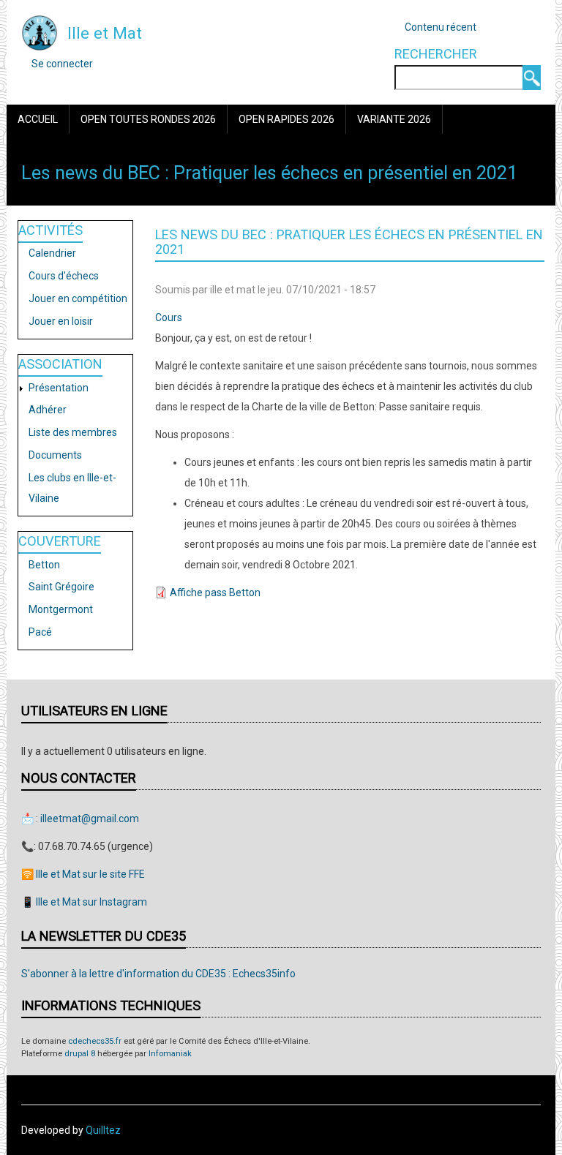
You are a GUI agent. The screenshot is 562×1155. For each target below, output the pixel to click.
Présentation (59, 388)
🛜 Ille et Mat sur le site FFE (83, 874)
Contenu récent (440, 27)
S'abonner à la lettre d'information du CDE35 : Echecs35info (158, 973)
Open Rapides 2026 (286, 119)
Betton (44, 565)
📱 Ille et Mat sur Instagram (84, 902)
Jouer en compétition (78, 298)
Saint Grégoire (61, 586)
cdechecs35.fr (94, 1041)
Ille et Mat (104, 32)
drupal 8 (79, 1053)
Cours (168, 317)
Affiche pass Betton (215, 592)
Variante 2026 (394, 119)
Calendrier (52, 253)
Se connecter (62, 63)
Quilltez (103, 1130)
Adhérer (48, 409)
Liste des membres (73, 432)
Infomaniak (170, 1053)
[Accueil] (39, 32)
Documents (55, 455)
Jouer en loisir (61, 321)
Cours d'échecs (64, 276)
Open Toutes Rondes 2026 (148, 119)
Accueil (38, 119)
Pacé (40, 632)
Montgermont (61, 609)
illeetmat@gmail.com (89, 818)
